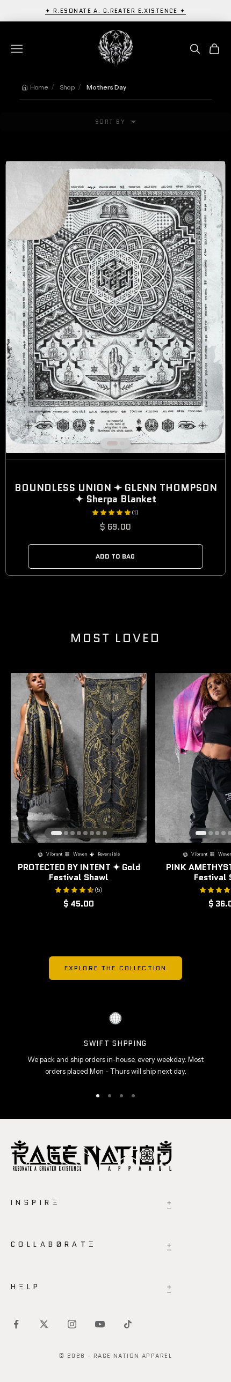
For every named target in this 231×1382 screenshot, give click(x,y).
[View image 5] (85, 833)
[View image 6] (92, 833)
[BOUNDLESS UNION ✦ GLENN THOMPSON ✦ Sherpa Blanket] (115, 307)
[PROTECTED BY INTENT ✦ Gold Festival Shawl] (79, 758)
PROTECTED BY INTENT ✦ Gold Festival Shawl (79, 872)
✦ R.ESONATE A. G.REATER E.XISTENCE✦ (115, 10)
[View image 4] (79, 833)
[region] (115, 1044)
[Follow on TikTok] (127, 1324)
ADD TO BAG (115, 556)
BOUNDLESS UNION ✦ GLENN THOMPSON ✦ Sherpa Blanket (116, 494)
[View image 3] (72, 833)
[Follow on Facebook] (16, 1324)
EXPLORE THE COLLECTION (115, 967)
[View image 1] (112, 443)
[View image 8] (105, 833)
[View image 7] (98, 833)
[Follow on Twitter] (44, 1324)
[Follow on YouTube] (100, 1324)
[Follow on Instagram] (72, 1324)
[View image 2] (122, 443)
